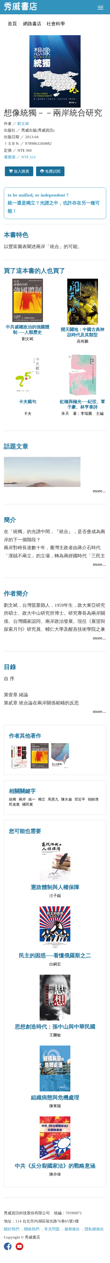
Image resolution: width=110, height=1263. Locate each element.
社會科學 (56, 23)
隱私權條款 (94, 1229)
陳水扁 (66, 799)
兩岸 (22, 799)
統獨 (12, 799)
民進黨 (14, 804)
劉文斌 (23, 124)
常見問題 (52, 1229)
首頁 (12, 23)
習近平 (79, 799)
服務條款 (72, 1229)
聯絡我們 (31, 1229)
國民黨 (27, 804)
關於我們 (11, 1229)
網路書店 (32, 23)
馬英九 (53, 799)
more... (99, 490)
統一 (32, 799)
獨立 (41, 799)
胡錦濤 (93, 799)
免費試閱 (52, 171)
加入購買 (21, 171)
